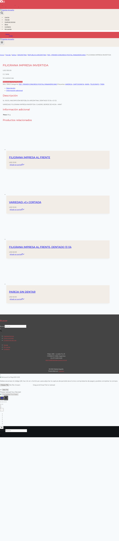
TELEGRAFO (94, 84)
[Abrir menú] (2, 43)
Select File (5, 389)
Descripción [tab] (10, 88)
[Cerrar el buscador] (1, 427)
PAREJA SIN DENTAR (22, 291)
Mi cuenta (6, 347)
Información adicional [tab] (14, 90)
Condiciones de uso (9, 340)
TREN (102, 84)
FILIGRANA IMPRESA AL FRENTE (29, 157)
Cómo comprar (8, 338)
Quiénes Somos (10, 22)
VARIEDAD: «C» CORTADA (25, 202)
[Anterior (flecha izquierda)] (0, 404)
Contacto (8, 27)
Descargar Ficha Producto (13, 82)
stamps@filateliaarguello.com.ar (56, 360)
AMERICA (68, 84)
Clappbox (61, 371)
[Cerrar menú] (0, 406)
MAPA (87, 84)
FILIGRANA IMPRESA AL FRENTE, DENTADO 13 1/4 (40, 247)
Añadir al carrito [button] (16, 165)
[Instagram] (4, 2)
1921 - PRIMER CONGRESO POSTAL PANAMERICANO (38, 84)
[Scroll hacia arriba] (2, 398)
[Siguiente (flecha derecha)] (2, 404)
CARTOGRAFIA (78, 84)
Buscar (2, 326)
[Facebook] (1, 2)
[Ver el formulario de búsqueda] (2, 13)
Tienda (7, 20)
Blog (6, 24)
